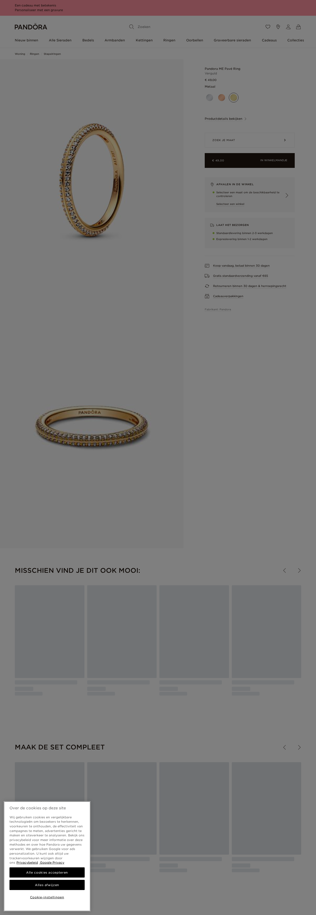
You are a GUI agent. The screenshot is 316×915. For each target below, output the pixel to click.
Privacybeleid (27, 862)
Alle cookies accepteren (47, 872)
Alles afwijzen (47, 885)
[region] (47, 856)
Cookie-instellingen (47, 897)
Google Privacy (51, 862)
